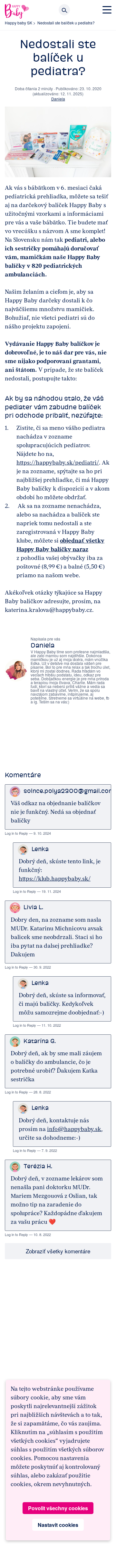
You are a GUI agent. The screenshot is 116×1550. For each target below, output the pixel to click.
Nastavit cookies (58, 1524)
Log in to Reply (16, 833)
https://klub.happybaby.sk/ (55, 879)
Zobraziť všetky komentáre (58, 1251)
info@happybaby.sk (74, 1129)
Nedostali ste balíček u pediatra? (66, 22)
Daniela (58, 98)
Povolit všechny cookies (58, 1508)
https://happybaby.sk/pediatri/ (57, 463)
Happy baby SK (18, 22)
